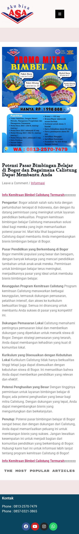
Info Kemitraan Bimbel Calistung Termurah (33, 195)
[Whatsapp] (53, 526)
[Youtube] (35, 526)
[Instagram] (44, 526)
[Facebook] (26, 526)
